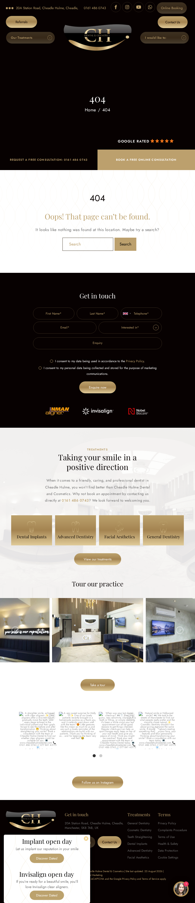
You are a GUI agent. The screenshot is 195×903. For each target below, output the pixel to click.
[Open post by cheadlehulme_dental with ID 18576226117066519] (37, 730)
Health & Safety (168, 844)
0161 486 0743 (95, 8)
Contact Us (172, 22)
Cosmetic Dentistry (139, 830)
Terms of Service (150, 879)
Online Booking (172, 8)
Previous (15, 630)
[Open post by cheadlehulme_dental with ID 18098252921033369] (117, 730)
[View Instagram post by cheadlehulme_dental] (52, 744)
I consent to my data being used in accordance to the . (100, 361)
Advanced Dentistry (139, 850)
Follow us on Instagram (97, 782)
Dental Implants (137, 844)
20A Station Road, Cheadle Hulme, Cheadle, (47, 8)
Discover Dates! (47, 858)
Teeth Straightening (139, 837)
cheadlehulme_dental (37, 716)
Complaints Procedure (172, 830)
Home (90, 110)
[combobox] (127, 313)
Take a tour (97, 685)
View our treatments (97, 559)
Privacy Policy (135, 361)
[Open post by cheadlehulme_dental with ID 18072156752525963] (157, 730)
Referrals (21, 21)
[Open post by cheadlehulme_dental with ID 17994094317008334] (77, 730)
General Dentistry (138, 823)
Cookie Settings (168, 857)
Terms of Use (166, 837)
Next (179, 630)
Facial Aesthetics (138, 857)
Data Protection (168, 850)
